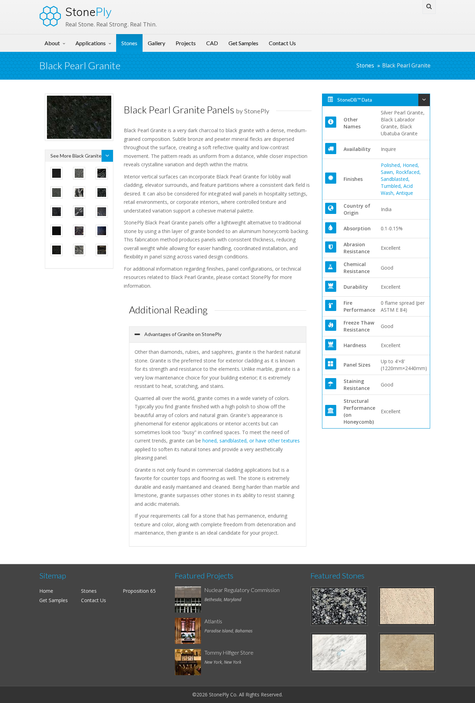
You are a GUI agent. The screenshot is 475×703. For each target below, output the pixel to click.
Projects (186, 43)
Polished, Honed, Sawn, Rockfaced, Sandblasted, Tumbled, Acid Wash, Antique (401, 179)
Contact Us (282, 43)
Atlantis (213, 621)
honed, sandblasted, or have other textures (251, 440)
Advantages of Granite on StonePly (182, 334)
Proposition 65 (139, 591)
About (52, 43)
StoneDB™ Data (354, 100)
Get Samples (243, 43)
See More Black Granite (76, 156)
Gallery (156, 43)
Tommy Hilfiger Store (228, 652)
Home (46, 591)
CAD (212, 43)
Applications (90, 43)
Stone (88, 12)
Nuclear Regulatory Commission (242, 590)
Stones (129, 43)
